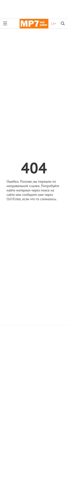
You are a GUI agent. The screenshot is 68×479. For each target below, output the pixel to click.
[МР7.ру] (33, 23)
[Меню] (5, 23)
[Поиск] (63, 23)
